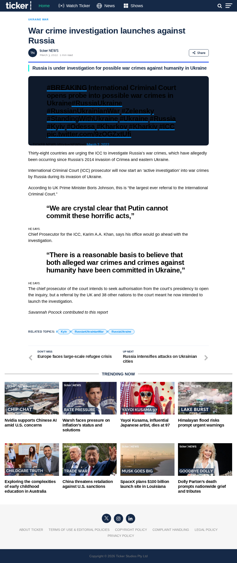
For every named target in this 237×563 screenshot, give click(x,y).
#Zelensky (138, 111)
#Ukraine (134, 118)
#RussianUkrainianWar (83, 111)
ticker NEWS (49, 51)
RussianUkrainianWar (89, 331)
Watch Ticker (78, 5)
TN (32, 53)
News (109, 5)
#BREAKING (67, 87)
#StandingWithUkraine (82, 118)
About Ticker (31, 530)
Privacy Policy (121, 536)
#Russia (163, 118)
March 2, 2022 (98, 144)
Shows (137, 5)
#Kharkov (112, 126)
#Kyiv (56, 126)
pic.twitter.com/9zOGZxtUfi (89, 134)
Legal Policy (206, 530)
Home (44, 5)
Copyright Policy (131, 530)
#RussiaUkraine (97, 103)
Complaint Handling (171, 530)
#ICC (167, 126)
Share (201, 53)
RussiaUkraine (121, 331)
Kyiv (64, 331)
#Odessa (81, 126)
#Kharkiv (143, 126)
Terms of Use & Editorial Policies (79, 530)
